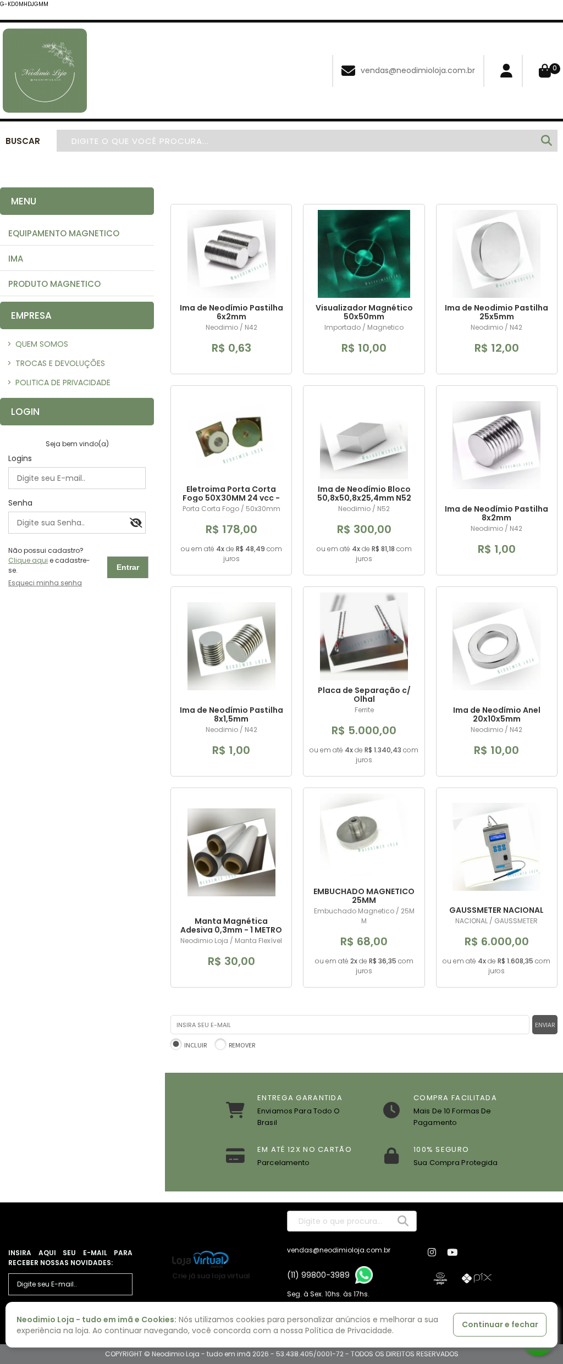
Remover (242, 1045)
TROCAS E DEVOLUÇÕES (56, 363)
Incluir (195, 1045)
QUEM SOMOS (37, 344)
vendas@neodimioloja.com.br (418, 70)
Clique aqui (28, 560)
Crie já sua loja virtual (211, 1276)
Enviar (545, 1025)
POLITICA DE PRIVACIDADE (59, 382)
